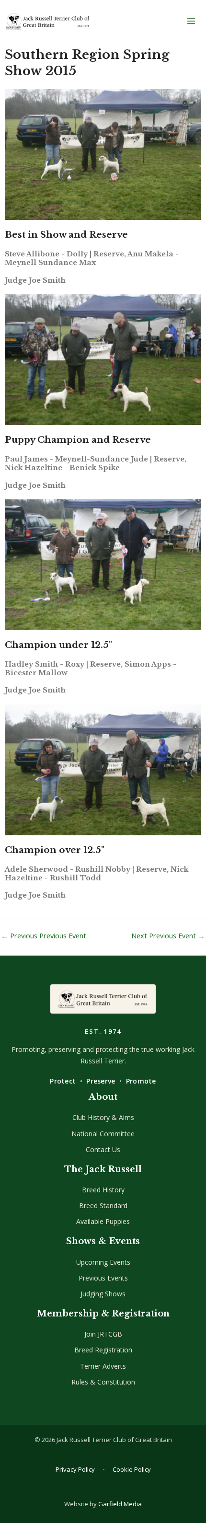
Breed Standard (103, 1205)
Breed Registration (103, 1349)
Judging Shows (103, 1293)
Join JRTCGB (103, 1333)
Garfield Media (120, 1504)
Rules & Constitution (103, 1381)
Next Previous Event (168, 935)
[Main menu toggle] (191, 21)
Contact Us (103, 1149)
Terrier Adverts (103, 1366)
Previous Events (103, 1277)
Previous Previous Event (43, 935)
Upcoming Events (103, 1262)
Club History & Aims (103, 1117)
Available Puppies (103, 1221)
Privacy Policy (75, 1469)
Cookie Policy (132, 1469)
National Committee (103, 1133)
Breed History (103, 1189)
